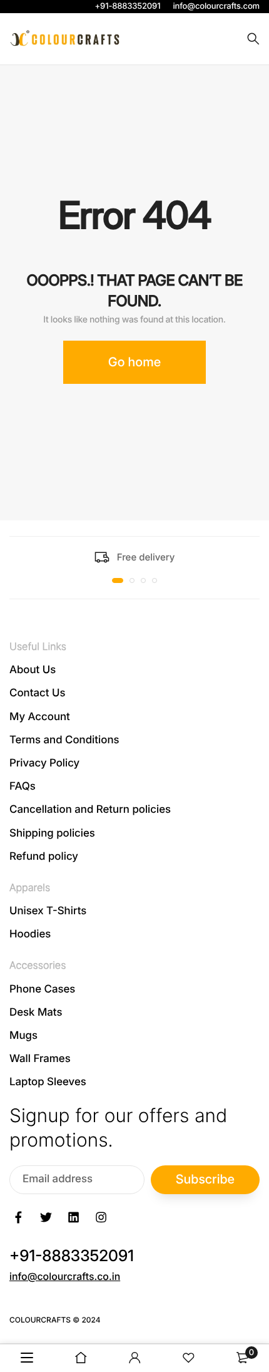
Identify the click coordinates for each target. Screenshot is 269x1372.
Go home (134, 361)
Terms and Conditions (64, 739)
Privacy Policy (44, 763)
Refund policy (43, 856)
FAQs (22, 786)
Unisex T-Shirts (47, 911)
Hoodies (30, 934)
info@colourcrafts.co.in (64, 1275)
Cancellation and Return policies (90, 809)
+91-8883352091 (128, 6)
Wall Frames (40, 1059)
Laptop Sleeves (47, 1082)
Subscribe (205, 1179)
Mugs (23, 1035)
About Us (32, 670)
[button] (117, 580)
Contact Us (37, 693)
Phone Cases (42, 989)
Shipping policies (52, 833)
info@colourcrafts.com (216, 6)
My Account (39, 716)
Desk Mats (35, 1012)
